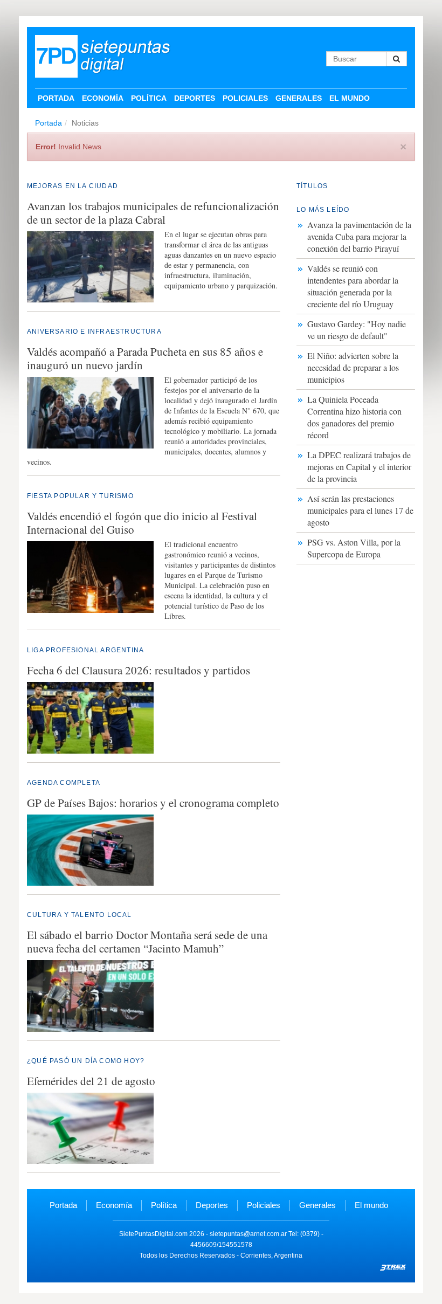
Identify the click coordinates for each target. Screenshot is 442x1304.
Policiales (245, 98)
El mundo (349, 98)
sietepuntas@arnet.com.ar (248, 1234)
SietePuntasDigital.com (153, 1234)
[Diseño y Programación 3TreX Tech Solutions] (393, 1266)
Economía (102, 98)
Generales (298, 98)
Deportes (194, 98)
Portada (56, 98)
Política (149, 98)
